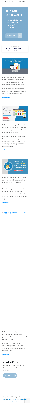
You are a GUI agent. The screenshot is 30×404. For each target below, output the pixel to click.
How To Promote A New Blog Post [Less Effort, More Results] (15, 129)
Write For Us (15, 401)
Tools (16, 50)
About (4, 399)
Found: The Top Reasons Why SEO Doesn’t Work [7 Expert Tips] (15, 283)
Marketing (17, 48)
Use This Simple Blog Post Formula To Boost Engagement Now (15, 78)
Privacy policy (16, 399)
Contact (9, 399)
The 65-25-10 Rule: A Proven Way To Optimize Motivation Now (15, 181)
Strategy (7, 50)
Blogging (8, 48)
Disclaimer (24, 399)
